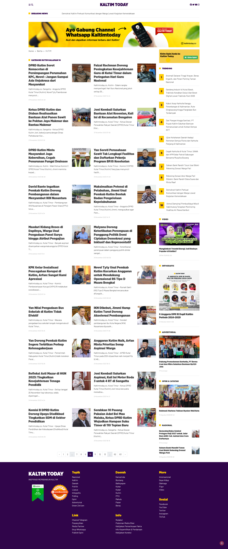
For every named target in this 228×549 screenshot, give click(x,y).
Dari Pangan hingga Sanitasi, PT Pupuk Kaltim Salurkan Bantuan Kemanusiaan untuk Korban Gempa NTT (181, 125)
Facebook (163, 504)
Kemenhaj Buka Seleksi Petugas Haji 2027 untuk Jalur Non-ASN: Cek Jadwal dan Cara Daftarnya (174, 435)
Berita (39, 51)
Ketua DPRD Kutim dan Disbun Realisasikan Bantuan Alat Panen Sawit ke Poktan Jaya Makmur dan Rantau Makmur (48, 117)
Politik (75, 486)
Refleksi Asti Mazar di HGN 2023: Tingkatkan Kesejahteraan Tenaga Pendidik (47, 379)
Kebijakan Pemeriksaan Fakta (129, 526)
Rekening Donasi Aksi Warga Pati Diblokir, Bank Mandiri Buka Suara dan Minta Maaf (182, 179)
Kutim (118, 493)
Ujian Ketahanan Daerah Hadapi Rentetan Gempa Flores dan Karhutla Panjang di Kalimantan (182, 140)
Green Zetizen (78, 505)
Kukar (118, 486)
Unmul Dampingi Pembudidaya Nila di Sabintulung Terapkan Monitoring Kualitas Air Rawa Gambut (182, 206)
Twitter (162, 510)
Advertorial (169, 332)
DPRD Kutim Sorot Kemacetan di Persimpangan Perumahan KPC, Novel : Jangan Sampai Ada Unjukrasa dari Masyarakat (48, 75)
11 (95, 454)
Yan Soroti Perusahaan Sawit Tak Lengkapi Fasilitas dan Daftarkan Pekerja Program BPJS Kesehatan (114, 155)
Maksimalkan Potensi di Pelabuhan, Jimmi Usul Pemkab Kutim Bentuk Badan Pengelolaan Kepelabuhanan (111, 194)
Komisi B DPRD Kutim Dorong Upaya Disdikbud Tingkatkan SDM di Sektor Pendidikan (46, 416)
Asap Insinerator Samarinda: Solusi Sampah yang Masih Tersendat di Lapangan (96, 14)
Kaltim (75, 480)
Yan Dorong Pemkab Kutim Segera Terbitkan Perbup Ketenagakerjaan (47, 344)
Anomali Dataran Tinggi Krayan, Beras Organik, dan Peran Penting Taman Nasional (182, 78)
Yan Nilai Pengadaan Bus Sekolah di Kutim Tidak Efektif (46, 312)
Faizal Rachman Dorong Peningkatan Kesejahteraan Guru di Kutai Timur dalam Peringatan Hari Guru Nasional (113, 73)
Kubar (118, 489)
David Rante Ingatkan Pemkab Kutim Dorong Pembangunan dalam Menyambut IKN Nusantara (47, 192)
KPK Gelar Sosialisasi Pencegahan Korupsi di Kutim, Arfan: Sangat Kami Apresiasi (47, 273)
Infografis (168, 265)
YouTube (163, 507)
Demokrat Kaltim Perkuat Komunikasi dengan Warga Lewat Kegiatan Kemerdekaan (180, 192)
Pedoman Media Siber (125, 523)
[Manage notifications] (222, 543)
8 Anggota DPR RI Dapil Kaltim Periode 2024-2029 (176, 315)
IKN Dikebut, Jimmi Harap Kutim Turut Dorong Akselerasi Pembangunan (112, 312)
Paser (118, 502)
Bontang (119, 480)
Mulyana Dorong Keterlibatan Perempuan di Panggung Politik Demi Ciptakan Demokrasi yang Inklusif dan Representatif (113, 234)
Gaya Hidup (164, 480)
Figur (161, 486)
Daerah (75, 483)
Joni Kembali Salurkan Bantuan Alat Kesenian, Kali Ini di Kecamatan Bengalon (113, 113)
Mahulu (119, 499)
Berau (118, 505)
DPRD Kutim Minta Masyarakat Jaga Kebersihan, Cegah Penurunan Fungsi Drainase (48, 155)
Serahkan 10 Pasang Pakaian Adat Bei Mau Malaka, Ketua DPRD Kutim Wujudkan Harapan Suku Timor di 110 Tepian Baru (113, 417)
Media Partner (78, 526)
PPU (118, 496)
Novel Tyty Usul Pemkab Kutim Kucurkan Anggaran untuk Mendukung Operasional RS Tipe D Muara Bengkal (113, 275)
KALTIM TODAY (114, 4)
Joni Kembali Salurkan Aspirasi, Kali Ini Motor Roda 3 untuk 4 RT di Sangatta (114, 377)
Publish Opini (77, 532)
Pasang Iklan (77, 523)
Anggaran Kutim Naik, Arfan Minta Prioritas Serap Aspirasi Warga (114, 344)
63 (120, 454)
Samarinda (120, 477)
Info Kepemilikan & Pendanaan (129, 529)
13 (105, 454)
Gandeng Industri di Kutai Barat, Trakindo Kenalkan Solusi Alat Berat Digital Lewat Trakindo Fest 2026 (181, 92)
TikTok (162, 516)
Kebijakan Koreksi (124, 532)
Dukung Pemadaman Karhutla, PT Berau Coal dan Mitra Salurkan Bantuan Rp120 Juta (178, 364)
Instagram (163, 513)
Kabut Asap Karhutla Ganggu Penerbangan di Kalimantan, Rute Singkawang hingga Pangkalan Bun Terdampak (181, 108)
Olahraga (163, 483)
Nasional (167, 425)
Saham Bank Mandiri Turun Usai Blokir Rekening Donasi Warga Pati (182, 167)
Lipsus (75, 489)
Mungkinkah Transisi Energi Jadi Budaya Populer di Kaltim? (178, 250)
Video (165, 219)
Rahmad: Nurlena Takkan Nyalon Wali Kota (179, 410)
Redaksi (119, 520)
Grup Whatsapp (79, 529)
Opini (74, 499)
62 (115, 454)
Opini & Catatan (170, 381)
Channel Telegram (79, 520)
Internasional (165, 477)
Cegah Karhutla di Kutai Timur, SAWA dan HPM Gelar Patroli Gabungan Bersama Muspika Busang (182, 154)
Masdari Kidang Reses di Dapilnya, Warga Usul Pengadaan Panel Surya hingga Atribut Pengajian (46, 232)
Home (31, 51)
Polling (75, 496)
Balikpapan (120, 483)
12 (100, 454)
